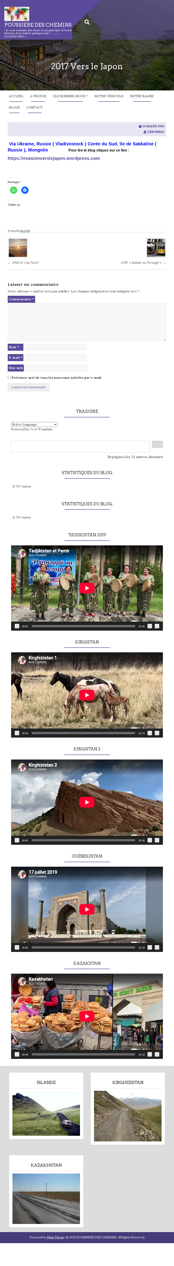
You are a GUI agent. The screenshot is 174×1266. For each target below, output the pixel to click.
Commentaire (21, 299)
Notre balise (142, 96)
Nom (14, 347)
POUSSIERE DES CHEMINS (38, 25)
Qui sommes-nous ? (70, 96)
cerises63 (155, 132)
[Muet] (149, 626)
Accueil (16, 96)
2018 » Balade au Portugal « (143, 262)
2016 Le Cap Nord (23, 262)
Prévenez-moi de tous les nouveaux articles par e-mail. (57, 378)
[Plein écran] (157, 626)
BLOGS (14, 107)
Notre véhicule (108, 96)
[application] (87, 588)
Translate (45, 429)
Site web (16, 368)
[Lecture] (17, 626)
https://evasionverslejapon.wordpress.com (54, 158)
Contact (35, 107)
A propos (38, 96)
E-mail (15, 357)
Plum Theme (55, 1237)
